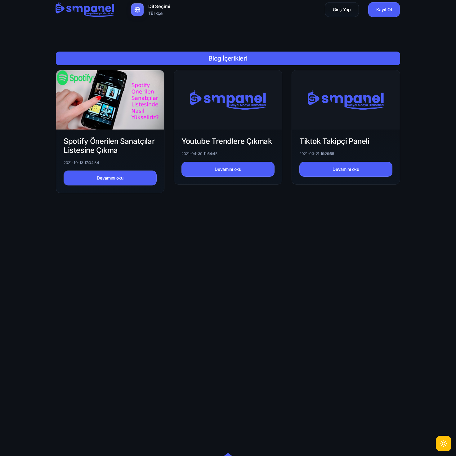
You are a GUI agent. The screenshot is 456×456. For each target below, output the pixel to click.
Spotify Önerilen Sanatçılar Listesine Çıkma (109, 146)
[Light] (443, 443)
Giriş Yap (342, 9)
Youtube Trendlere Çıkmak (226, 141)
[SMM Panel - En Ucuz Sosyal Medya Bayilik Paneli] (85, 9)
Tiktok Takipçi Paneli (334, 141)
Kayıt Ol (384, 9)
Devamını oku (110, 177)
